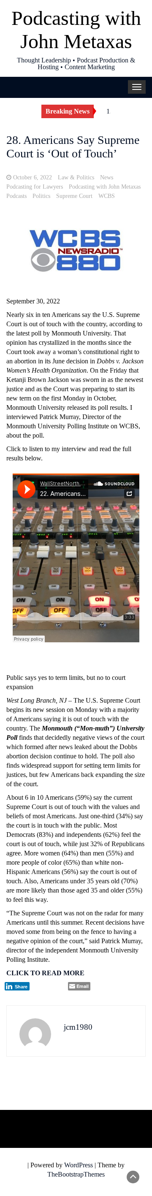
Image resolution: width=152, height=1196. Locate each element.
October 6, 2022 (32, 177)
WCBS (106, 196)
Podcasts (16, 196)
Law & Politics (76, 177)
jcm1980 (78, 1027)
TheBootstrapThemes (76, 1174)
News (106, 177)
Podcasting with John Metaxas (105, 187)
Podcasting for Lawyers (34, 187)
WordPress (78, 1165)
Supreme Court (74, 196)
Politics (41, 196)
